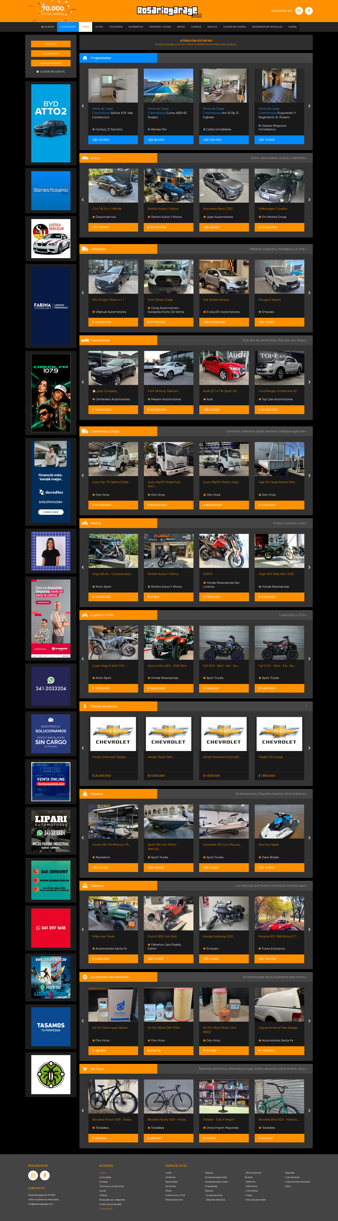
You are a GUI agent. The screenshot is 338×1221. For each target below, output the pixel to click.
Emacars (212, 312)
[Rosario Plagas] (50, 1074)
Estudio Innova (271, 129)
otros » (302, 1069)
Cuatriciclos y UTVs (175, 1195)
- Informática (251, 1190)
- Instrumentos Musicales (297, 1181)
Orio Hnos (102, 495)
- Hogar (248, 1195)
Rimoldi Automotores (276, 312)
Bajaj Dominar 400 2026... (275, 574)
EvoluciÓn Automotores (167, 312)
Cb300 (152, 574)
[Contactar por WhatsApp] (50, 190)
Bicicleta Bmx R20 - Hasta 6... (168, 1119)
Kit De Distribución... (272, 1027)
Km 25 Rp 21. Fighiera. (166, 113)
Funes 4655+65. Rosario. (112, 113)
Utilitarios (170, 1177)
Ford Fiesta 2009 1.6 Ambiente (279, 208)
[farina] (50, 305)
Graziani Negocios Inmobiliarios (217, 127)
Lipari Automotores (163, 217)
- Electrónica (251, 1186)
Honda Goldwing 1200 (107, 936)
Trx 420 (263, 666)
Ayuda (102, 1190)
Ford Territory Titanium (107, 391)
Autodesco (213, 948)
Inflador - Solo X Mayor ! (108, 1119)
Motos (168, 1190)
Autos (168, 1172)
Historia (103, 1195)
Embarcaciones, (247, 794)
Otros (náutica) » (296, 794)
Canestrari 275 (212, 844)
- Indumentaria (292, 1177)
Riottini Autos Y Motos (107, 208)
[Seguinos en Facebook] (309, 11)
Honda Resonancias (220, 586)
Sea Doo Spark (158, 844)
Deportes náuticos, (271, 794)
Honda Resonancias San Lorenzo (166, 584)
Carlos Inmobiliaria (163, 129)
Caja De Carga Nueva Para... (222, 482)
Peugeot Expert (214, 300)
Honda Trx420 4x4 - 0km (220, 666)
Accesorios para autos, (258, 977)
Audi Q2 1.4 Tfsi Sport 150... (165, 391)
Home (102, 1172)
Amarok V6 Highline (272, 391)
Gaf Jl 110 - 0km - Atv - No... (166, 666)
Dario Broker (159, 857)
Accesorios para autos (216, 1177)
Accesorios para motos (289, 977)
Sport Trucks (270, 495)
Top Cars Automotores (221, 399)
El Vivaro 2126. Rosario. (277, 113)
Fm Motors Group (218, 217)
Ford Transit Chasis (104, 300)
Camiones (170, 1186)
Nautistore (268, 857)
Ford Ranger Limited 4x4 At (222, 391)
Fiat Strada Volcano (161, 300)
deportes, (271, 1069)
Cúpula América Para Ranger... (168, 1027)
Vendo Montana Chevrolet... (111, 757)
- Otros (287, 1186)
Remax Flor (103, 129)
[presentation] (82, 106)
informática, (236, 1069)
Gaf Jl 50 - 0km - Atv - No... (110, 666)
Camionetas (171, 1181)
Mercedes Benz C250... (163, 208)
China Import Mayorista (111, 1128)
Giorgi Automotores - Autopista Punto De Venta (110, 310)
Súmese (103, 1181)
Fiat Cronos (210, 757)
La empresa (105, 1177)
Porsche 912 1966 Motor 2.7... (167, 936)
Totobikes (157, 1128)
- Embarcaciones (213, 1195)
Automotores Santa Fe (166, 1040)
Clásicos (209, 1172)
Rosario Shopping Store (277, 1128)
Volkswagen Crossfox (217, 208)
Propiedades (211, 1186)
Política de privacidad (110, 1204)
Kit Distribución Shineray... (220, 1027)
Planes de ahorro (174, 1199)
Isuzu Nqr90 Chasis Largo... (166, 482)
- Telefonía (250, 1181)
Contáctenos (105, 1208)
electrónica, (220, 1069)
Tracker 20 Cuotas (160, 757)
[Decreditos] (50, 481)
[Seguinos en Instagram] (299, 11)
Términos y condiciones (111, 1186)
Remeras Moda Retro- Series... (279, 1119)
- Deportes (289, 1172)
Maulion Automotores (110, 399)
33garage (267, 399)
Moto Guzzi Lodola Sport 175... (223, 936)
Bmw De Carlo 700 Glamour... (279, 936)
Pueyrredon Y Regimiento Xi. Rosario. (222, 113)
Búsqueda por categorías (112, 1199)
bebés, (259, 1069)
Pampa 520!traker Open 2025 (278, 844)
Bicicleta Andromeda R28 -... (222, 1119)
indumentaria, (288, 1069)
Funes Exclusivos (273, 217)
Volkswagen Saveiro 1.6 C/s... (277, 300)
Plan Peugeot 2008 (272, 757)
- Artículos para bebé (255, 1199)
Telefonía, (205, 1069)
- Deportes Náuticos (215, 1199)
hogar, (250, 1069)
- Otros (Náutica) (253, 1172)
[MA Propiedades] (50, 927)
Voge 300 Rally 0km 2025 (220, 574)
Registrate (51, 53)
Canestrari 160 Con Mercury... (111, 844)
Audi (153, 399)
